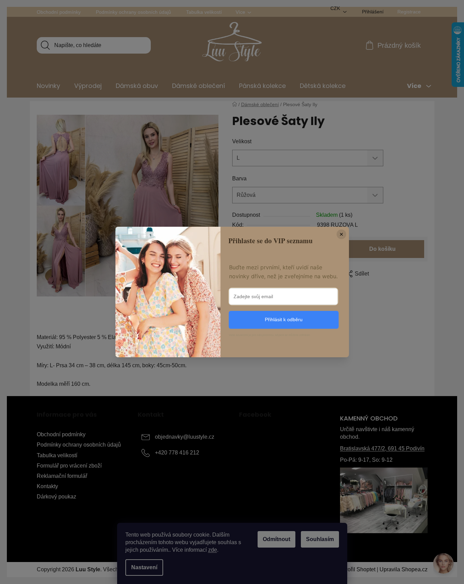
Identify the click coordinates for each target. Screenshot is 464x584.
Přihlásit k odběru (284, 319)
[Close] (341, 234)
